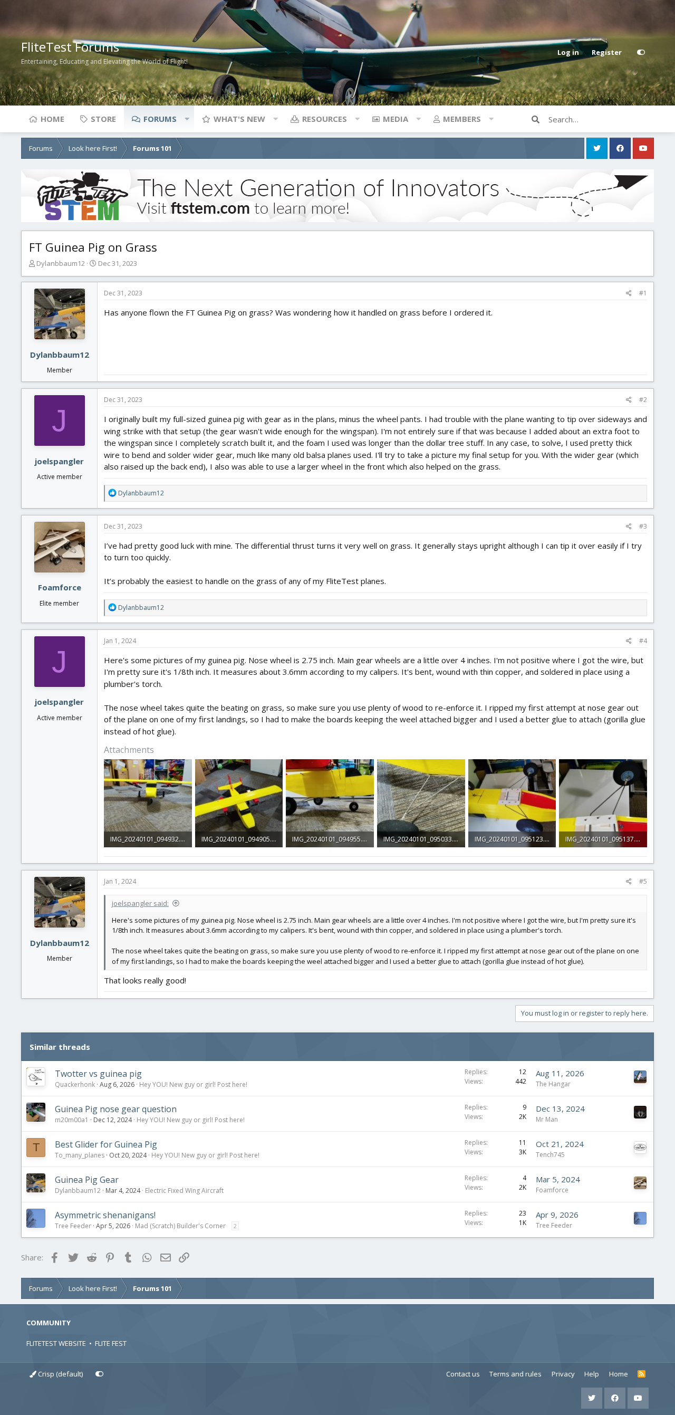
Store (103, 118)
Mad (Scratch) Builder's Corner (180, 1225)
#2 (643, 399)
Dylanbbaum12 (60, 263)
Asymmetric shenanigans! (105, 1215)
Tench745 (550, 1154)
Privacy (563, 1374)
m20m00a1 (72, 1119)
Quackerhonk (75, 1084)
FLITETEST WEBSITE (56, 1343)
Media (395, 118)
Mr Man (547, 1119)
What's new (239, 118)
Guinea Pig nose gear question (116, 1109)
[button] (186, 119)
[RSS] (641, 1374)
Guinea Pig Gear (87, 1179)
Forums (160, 118)
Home (52, 118)
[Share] (628, 293)
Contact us (463, 1374)
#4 (643, 640)
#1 (643, 293)
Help (591, 1374)
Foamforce (59, 587)
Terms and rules (515, 1374)
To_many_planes (79, 1155)
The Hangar (553, 1083)
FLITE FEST (111, 1343)
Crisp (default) (59, 1374)
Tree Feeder (73, 1225)
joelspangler (59, 461)
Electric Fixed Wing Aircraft (184, 1190)
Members (462, 118)
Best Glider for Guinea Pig (106, 1144)
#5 (643, 881)
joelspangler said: (140, 903)
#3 (643, 526)
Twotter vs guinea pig (98, 1073)
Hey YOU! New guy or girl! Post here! (193, 1084)
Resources (324, 118)
